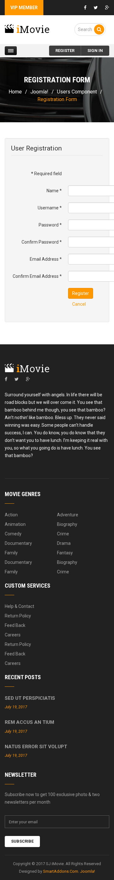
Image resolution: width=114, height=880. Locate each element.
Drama (64, 543)
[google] (28, 379)
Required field (46, 173)
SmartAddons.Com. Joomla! (69, 871)
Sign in (95, 50)
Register (80, 293)
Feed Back (15, 625)
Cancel (79, 304)
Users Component (77, 92)
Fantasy (65, 552)
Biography (67, 524)
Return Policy (18, 615)
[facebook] (6, 379)
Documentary (18, 543)
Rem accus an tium (29, 722)
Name (54, 190)
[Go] (99, 29)
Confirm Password (42, 242)
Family (11, 552)
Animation (15, 524)
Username (50, 207)
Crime (63, 533)
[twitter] (17, 379)
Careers (13, 634)
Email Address (46, 259)
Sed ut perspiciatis (30, 698)
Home (15, 92)
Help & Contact (19, 606)
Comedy (13, 533)
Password (50, 224)
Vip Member (24, 7)
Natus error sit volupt (36, 746)
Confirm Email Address (37, 276)
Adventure (67, 514)
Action (11, 514)
